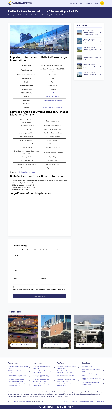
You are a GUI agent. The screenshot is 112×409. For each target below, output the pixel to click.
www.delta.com (52, 93)
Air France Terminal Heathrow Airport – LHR (41, 367)
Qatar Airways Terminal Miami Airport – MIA (66, 376)
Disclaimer (73, 401)
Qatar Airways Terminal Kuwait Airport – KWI (66, 367)
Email (15, 279)
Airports (89, 3)
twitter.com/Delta (52, 97)
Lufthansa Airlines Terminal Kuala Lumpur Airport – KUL (18, 385)
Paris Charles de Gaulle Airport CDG (91, 370)
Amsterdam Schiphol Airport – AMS (91, 374)
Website (43, 279)
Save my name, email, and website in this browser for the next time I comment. (39, 289)
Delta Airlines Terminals (25, 15)
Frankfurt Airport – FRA (89, 366)
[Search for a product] (102, 3)
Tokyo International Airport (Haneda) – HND (90, 383)
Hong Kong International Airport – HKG (91, 379)
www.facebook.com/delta (53, 104)
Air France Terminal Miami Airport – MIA (18, 367)
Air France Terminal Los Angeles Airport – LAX (42, 385)
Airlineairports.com (22, 392)
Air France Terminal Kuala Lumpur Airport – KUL (42, 371)
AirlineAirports (12, 15)
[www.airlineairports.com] (20, 3)
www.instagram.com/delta (53, 100)
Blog (96, 3)
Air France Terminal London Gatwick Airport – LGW (41, 380)
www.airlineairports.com (22, 401)
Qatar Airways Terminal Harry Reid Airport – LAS (66, 380)
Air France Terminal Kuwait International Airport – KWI (41, 376)
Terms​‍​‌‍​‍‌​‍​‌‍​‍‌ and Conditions (86, 401)
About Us (66, 401)
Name (15, 270)
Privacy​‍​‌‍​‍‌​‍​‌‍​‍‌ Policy (99, 401)
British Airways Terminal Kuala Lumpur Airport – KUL (17, 376)
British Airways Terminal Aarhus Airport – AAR (17, 371)
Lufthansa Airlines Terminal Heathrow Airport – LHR (16, 380)
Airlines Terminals (76, 3)
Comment (17, 255)
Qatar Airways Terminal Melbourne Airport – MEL (64, 371)
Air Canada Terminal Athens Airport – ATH (65, 385)
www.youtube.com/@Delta (52, 107)
